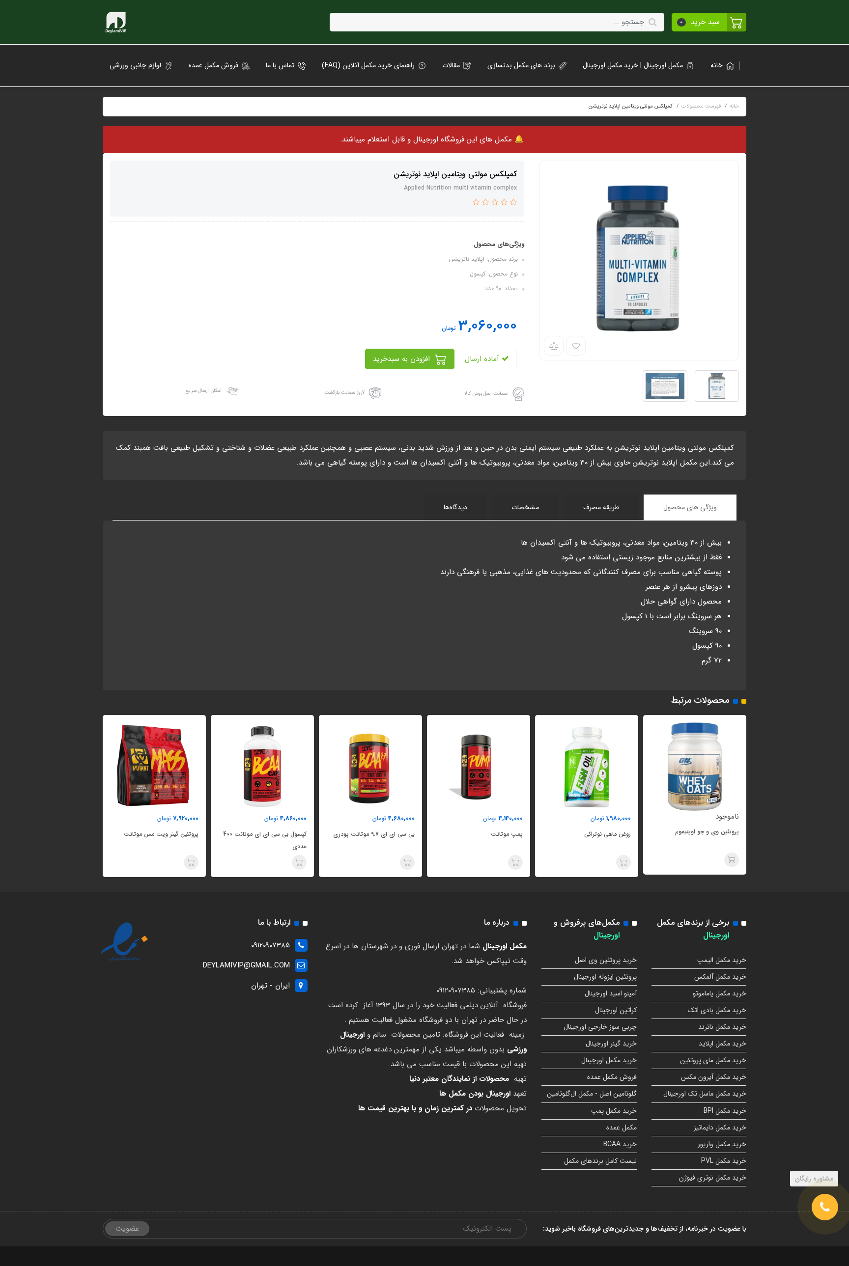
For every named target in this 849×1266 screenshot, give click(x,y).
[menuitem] (719, 66)
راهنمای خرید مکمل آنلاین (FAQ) (368, 65)
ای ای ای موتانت (176, 834)
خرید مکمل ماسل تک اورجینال (704, 1093)
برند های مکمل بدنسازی (521, 65)
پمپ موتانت (615, 834)
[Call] (825, 1207)
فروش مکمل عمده (213, 65)
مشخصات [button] (525, 507)
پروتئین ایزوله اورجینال (605, 976)
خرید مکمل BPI (725, 1110)
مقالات (451, 65)
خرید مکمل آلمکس (720, 976)
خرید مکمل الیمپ (721, 960)
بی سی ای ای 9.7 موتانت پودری (482, 834)
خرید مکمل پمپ (614, 1110)
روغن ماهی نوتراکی (715, 834)
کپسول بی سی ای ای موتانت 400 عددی (373, 840)
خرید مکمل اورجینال (609, 1060)
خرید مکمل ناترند (722, 1026)
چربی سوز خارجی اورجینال (600, 1026)
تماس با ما (280, 65)
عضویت (127, 1229)
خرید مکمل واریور (722, 1144)
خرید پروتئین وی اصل (606, 960)
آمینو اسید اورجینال (611, 993)
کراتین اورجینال (616, 1010)
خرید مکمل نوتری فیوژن (712, 1177)
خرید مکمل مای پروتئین (713, 1060)
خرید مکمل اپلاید (722, 1043)
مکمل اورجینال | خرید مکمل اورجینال (633, 65)
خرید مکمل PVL (723, 1161)
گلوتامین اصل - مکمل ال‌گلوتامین (592, 1093)
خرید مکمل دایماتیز (720, 1127)
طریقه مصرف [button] (601, 507)
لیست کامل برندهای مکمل (600, 1161)
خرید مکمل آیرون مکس (713, 1077)
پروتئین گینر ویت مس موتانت (269, 834)
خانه (716, 65)
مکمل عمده (621, 1127)
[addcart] (731, 862)
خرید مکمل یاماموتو (719, 993)
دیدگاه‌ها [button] (455, 507)
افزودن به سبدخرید (402, 359)
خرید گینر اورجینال (611, 1043)
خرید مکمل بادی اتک (717, 1010)
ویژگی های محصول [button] (690, 507)
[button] (709, 22)
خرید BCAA (620, 1144)
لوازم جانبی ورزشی (135, 65)
